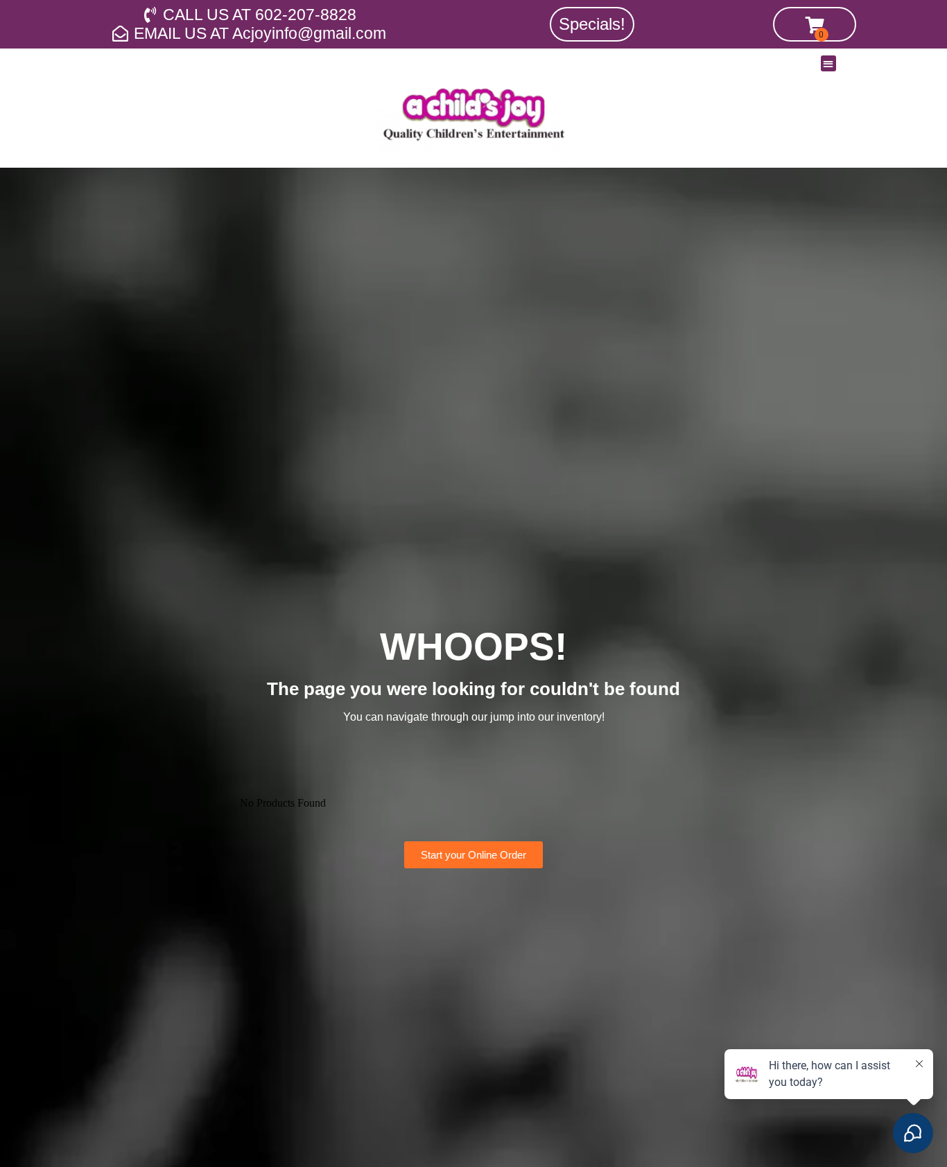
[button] (829, 63)
